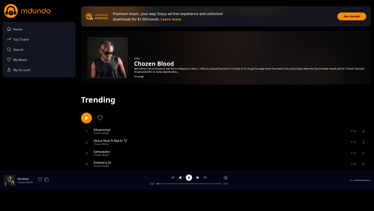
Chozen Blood (25, 182)
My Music (20, 60)
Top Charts (21, 39)
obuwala (23, 179)
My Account (22, 70)
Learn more (171, 19)
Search (18, 49)
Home (17, 29)
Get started (352, 16)
